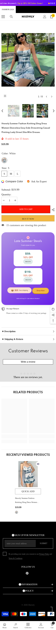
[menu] (3, 16)
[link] (14, 436)
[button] (46, 96)
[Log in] (44, 16)
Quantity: (6, 194)
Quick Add (28, 491)
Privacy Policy (44, 554)
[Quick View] (38, 464)
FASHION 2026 (8, 9)
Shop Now (41, 291)
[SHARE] (52, 209)
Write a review (28, 362)
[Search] (11, 16)
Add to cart (26, 209)
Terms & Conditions (15, 558)
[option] (28, 59)
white (16, 512)
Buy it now (28, 219)
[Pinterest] (27, 573)
